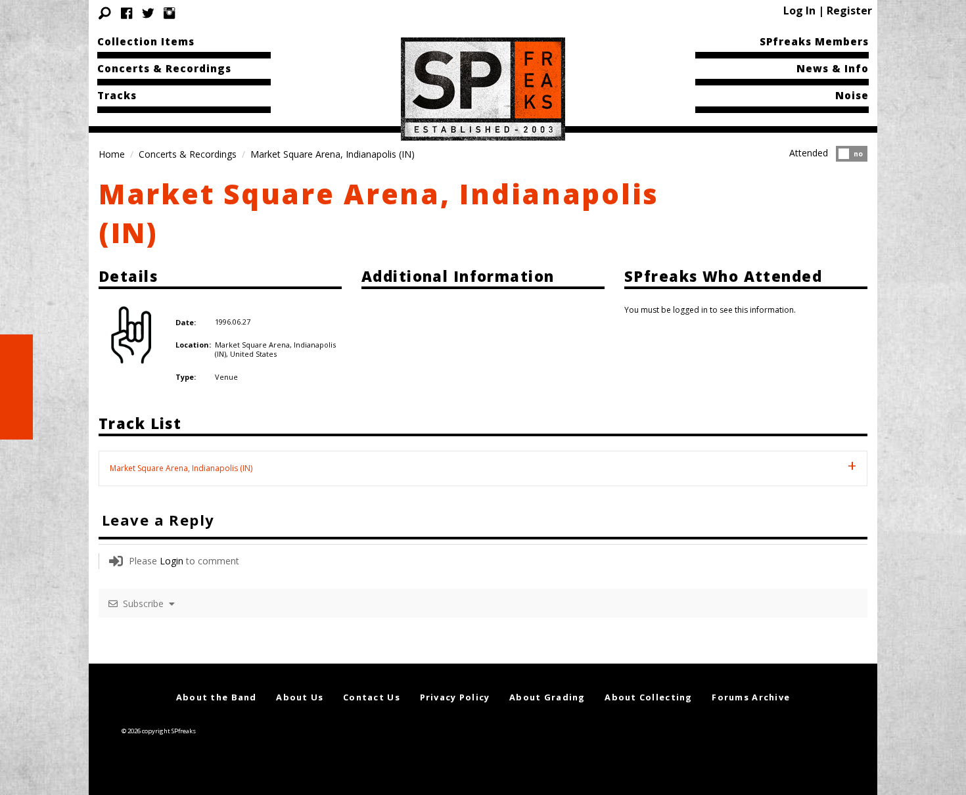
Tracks (117, 95)
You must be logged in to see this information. (710, 309)
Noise (852, 95)
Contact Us (371, 697)
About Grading (547, 697)
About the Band (216, 697)
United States (253, 354)
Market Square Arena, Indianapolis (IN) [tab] (181, 468)
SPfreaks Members (814, 41)
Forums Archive (751, 697)
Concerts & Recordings (164, 68)
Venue (226, 377)
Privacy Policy (455, 697)
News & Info (832, 68)
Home (112, 154)
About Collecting (648, 697)
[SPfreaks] (483, 88)
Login (171, 561)
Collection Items (146, 41)
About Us (299, 697)
